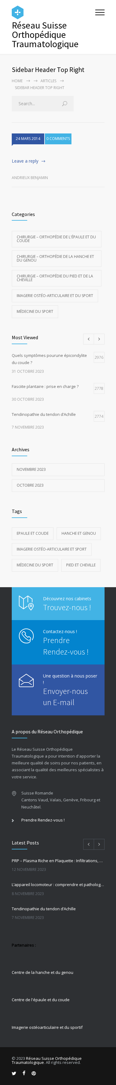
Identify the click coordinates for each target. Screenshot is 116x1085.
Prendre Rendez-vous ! (43, 820)
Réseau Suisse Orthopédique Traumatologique (47, 1060)
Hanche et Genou (79, 533)
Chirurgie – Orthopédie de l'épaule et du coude (56, 238)
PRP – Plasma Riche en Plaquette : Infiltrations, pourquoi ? (58, 860)
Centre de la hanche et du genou (42, 972)
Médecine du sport (35, 311)
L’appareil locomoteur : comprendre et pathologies (58, 884)
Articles (48, 80)
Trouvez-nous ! (67, 607)
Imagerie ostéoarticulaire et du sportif (47, 1027)
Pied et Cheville (81, 565)
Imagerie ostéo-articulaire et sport (52, 549)
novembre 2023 (31, 469)
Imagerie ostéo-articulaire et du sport (55, 295)
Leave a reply (25, 161)
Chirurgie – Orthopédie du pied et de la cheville (55, 277)
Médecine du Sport (35, 565)
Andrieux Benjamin (30, 177)
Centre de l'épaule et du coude (41, 999)
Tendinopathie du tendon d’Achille (44, 909)
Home (17, 80)
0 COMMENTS (58, 138)
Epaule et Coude (33, 533)
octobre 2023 (30, 485)
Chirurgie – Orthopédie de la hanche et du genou (55, 258)
